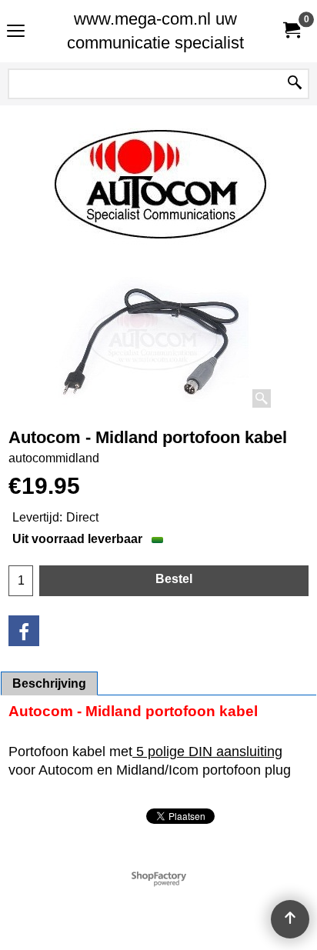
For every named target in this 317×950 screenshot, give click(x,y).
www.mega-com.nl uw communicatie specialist (155, 30)
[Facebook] (23, 630)
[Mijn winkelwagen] (290, 31)
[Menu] (16, 32)
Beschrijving (49, 683)
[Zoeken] (295, 83)
